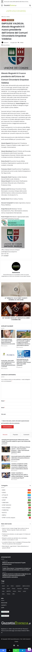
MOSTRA (9, 591)
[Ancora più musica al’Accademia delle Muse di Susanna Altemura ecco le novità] (8, 334)
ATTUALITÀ (5, 495)
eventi (8, 588)
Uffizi (13, 593)
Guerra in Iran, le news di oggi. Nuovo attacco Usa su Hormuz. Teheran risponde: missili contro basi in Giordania (15, 530)
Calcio (12, 585)
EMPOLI (4, 515)
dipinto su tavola (26, 585)
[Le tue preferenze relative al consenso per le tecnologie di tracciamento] (29, 649)
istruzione (26, 588)
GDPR (2, 607)
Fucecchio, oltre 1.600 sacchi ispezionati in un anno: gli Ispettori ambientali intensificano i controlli (8, 363)
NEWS (8, 16)
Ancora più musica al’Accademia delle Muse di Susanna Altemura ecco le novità (8, 342)
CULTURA (4, 497)
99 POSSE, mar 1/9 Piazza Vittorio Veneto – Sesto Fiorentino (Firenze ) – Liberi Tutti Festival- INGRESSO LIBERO (20, 449)
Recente (5, 434)
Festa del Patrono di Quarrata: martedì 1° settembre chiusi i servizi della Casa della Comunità (24, 362)
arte (8, 585)
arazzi (3, 585)
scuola (24, 591)
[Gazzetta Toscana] (16, 10)
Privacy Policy (5, 611)
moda (3, 591)
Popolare (15, 434)
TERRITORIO (10, 20)
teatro (3, 593)
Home (4, 16)
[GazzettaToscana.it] (10, 5)
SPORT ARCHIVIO (6, 505)
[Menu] (2, 6)
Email (3, 407)
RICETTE (4, 512)
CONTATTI (3, 605)
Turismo (8, 593)
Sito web (3, 414)
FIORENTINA (5, 510)
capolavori (18, 585)
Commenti (26, 434)
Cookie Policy (5, 615)
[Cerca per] (30, 6)
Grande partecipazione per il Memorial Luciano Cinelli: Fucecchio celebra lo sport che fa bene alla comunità (16, 441)
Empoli (3, 588)
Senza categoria (6, 507)
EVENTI (4, 492)
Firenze (13, 588)
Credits (16, 641)
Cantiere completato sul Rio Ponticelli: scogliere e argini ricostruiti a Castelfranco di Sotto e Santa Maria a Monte (24, 342)
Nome (3, 401)
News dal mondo (6, 524)
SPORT (4, 500)
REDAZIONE (4, 602)
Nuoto (19, 591)
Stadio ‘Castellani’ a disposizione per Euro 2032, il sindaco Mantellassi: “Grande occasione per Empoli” (19, 475)
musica (14, 591)
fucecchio (19, 588)
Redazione (6, 42)
